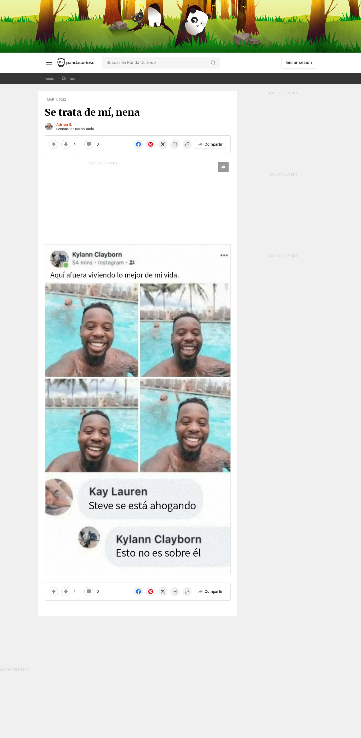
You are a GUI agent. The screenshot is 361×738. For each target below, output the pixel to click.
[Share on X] (162, 144)
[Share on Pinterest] (150, 144)
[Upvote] (53, 144)
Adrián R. (64, 124)
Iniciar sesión (299, 62)
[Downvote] (65, 144)
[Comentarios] (88, 144)
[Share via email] (174, 144)
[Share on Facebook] (138, 144)
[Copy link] (187, 144)
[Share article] (223, 167)
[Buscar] (213, 62)
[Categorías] (49, 62)
